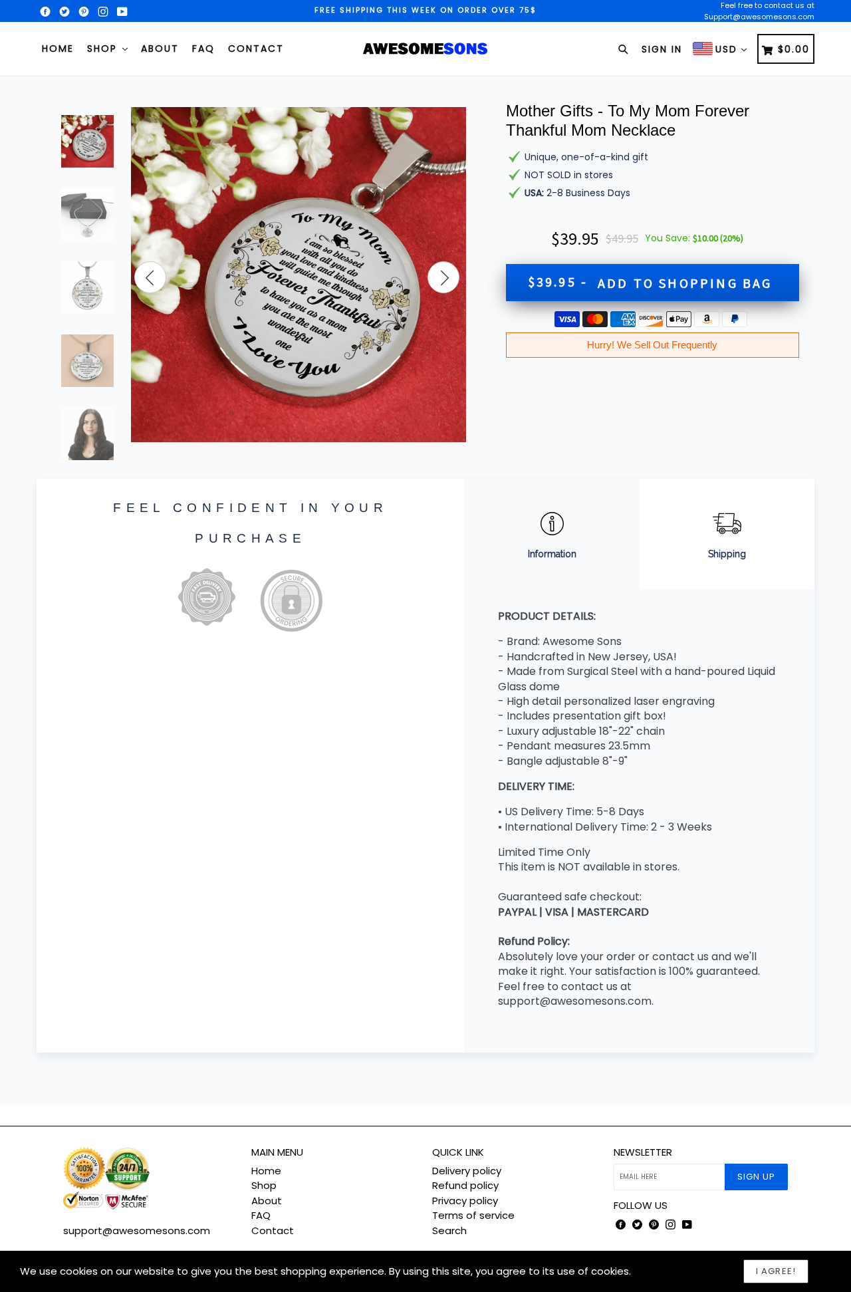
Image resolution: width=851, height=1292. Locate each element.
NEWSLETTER (643, 1152)
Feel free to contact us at (767, 5)
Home (58, 48)
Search (449, 1230)
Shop (104, 48)
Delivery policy (466, 1171)
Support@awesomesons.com (759, 16)
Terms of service (473, 1215)
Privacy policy (465, 1201)
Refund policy (465, 1185)
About (160, 48)
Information (552, 554)
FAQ (203, 48)
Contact (256, 48)
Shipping (727, 554)
